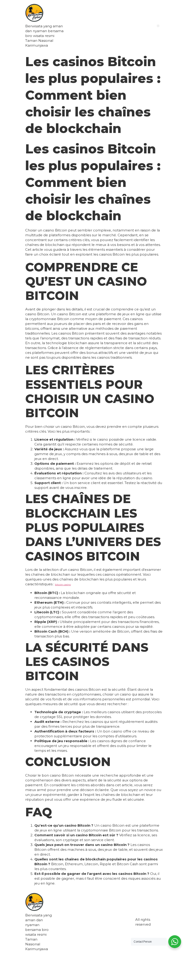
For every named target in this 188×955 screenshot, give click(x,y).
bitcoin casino (63, 584)
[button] (158, 26)
